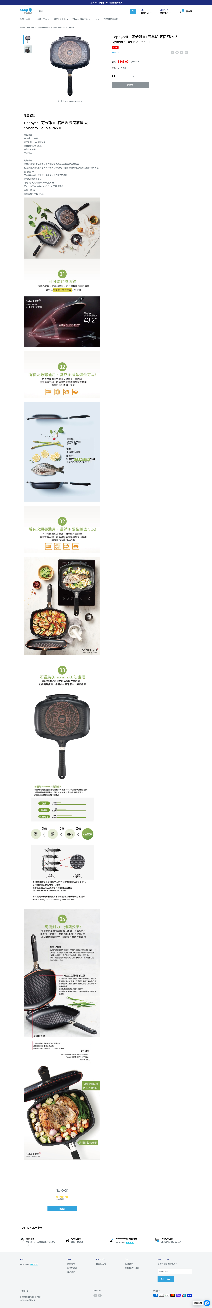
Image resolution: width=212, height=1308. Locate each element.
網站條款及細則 (132, 1268)
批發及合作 (101, 1264)
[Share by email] (186, 52)
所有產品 (30, 27)
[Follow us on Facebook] (95, 1295)
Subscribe (165, 1279)
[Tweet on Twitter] (181, 52)
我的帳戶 (164, 12)
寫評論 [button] (62, 1208)
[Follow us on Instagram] (100, 1295)
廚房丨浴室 (25, 19)
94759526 (130, 1242)
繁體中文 (24, 1291)
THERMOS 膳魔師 (111, 19)
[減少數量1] (120, 76)
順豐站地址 (72, 1268)
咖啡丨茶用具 (60, 19)
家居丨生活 (42, 19)
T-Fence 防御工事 (80, 19)
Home (22, 27)
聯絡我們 (71, 1272)
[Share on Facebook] (172, 52)
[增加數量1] (133, 76)
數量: (114, 76)
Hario (97, 19)
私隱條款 (129, 1264)
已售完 (130, 85)
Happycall (116, 52)
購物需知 (71, 1264)
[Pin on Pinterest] (177, 52)
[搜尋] (133, 11)
